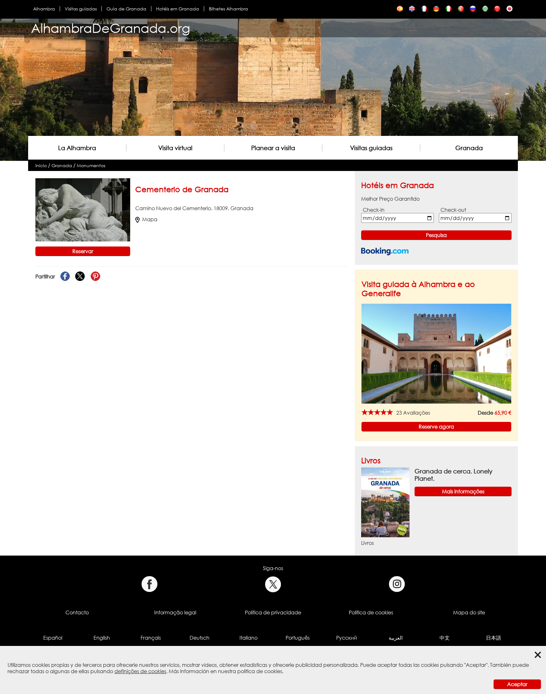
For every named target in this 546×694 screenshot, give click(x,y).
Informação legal (175, 612)
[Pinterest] (95, 276)
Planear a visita (273, 147)
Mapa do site (469, 612)
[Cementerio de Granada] (400, 10)
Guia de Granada (126, 8)
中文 (445, 638)
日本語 (493, 638)
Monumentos (91, 165)
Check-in (374, 210)
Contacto (77, 612)
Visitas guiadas (81, 8)
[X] (80, 276)
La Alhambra (77, 147)
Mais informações (463, 491)
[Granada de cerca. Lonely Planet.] (385, 502)
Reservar (82, 251)
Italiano (249, 638)
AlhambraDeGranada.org (110, 28)
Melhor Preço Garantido (390, 199)
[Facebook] (65, 276)
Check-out (453, 210)
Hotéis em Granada (177, 8)
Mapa (149, 219)
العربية (396, 638)
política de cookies (259, 671)
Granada (469, 147)
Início (41, 165)
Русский (346, 638)
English (102, 638)
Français (151, 638)
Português (298, 638)
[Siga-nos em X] (273, 584)
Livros (370, 460)
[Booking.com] (385, 251)
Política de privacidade (273, 612)
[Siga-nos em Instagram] (397, 584)
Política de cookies (371, 612)
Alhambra (44, 8)
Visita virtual (175, 147)
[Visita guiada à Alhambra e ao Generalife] (436, 353)
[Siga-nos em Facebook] (149, 584)
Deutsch (199, 638)
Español (52, 638)
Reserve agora (436, 426)
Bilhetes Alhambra (228, 8)
